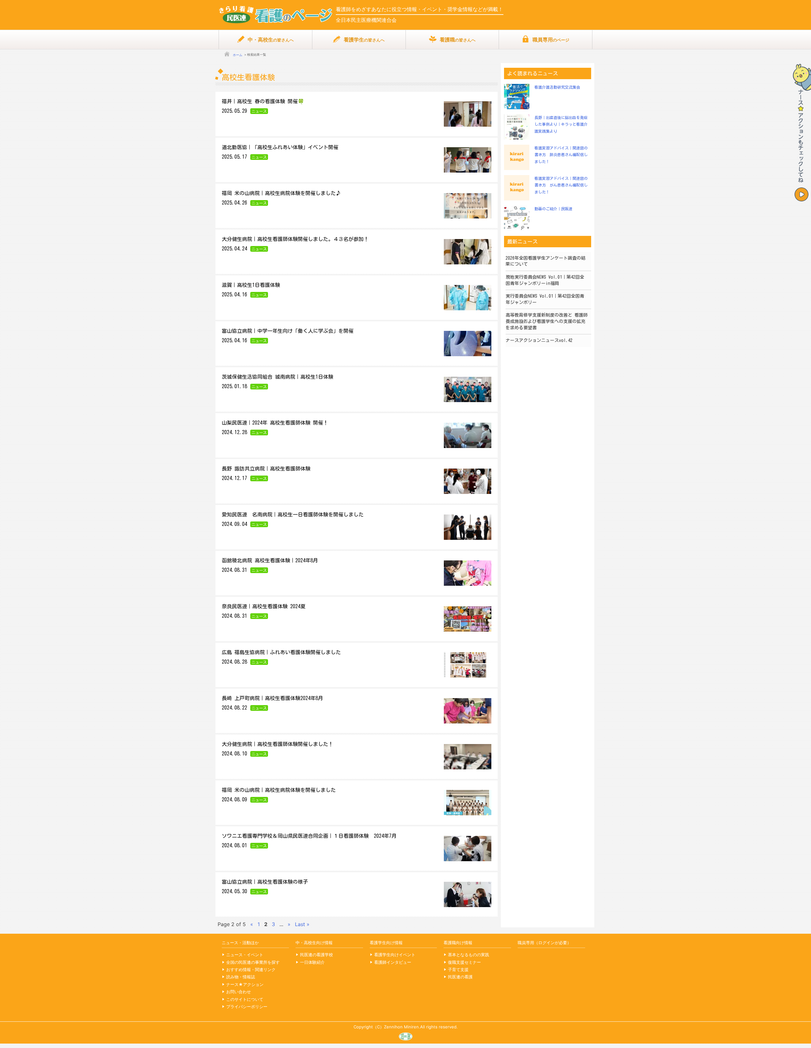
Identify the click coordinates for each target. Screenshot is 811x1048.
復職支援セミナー (464, 962)
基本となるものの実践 (468, 954)
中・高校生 (271, 39)
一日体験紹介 (312, 962)
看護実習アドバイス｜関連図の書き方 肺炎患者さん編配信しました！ (561, 154)
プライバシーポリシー (246, 1006)
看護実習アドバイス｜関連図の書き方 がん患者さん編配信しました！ (561, 185)
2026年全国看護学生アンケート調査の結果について (545, 261)
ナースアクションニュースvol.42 (539, 340)
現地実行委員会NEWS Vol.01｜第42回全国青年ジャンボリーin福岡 (545, 280)
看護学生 (364, 39)
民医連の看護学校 (316, 954)
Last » (302, 924)
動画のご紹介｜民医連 (553, 209)
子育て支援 (458, 969)
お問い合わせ (238, 991)
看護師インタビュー (392, 962)
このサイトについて (244, 999)
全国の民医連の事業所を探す (253, 962)
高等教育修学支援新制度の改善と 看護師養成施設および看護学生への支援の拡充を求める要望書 (547, 321)
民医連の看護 (460, 976)
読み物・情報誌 (240, 976)
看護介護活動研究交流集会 (557, 87)
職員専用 (551, 39)
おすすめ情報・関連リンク (251, 969)
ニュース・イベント (244, 954)
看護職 (458, 39)
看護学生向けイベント (394, 954)
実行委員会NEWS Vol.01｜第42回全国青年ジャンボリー (545, 299)
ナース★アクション (245, 984)
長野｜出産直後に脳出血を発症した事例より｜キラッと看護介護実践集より (561, 124)
